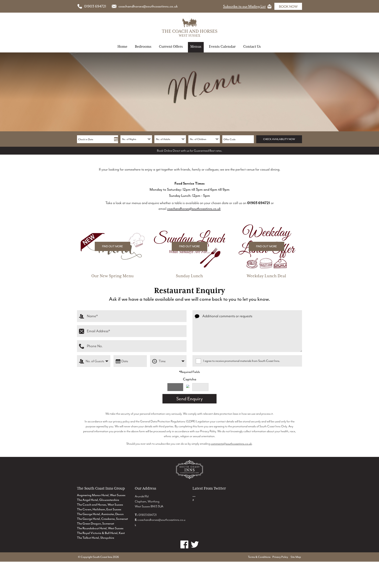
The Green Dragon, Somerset (95, 524)
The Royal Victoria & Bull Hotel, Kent (101, 533)
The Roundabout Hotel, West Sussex (100, 528)
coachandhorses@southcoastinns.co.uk (148, 6)
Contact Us (252, 46)
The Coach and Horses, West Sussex (100, 505)
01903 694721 (95, 6)
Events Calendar (222, 46)
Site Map (296, 557)
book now (288, 6)
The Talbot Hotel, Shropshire (95, 538)
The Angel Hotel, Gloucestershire (98, 500)
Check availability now (279, 139)
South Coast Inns (102, 557)
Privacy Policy (280, 557)
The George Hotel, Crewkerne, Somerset (102, 519)
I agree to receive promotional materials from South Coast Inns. (241, 361)
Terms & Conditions (259, 557)
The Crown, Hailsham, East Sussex (99, 509)
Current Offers (171, 46)
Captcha (189, 379)
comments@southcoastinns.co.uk (231, 444)
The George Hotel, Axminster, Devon (100, 514)
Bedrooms (143, 46)
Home (122, 46)
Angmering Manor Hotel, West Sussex (101, 495)
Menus (195, 46)
